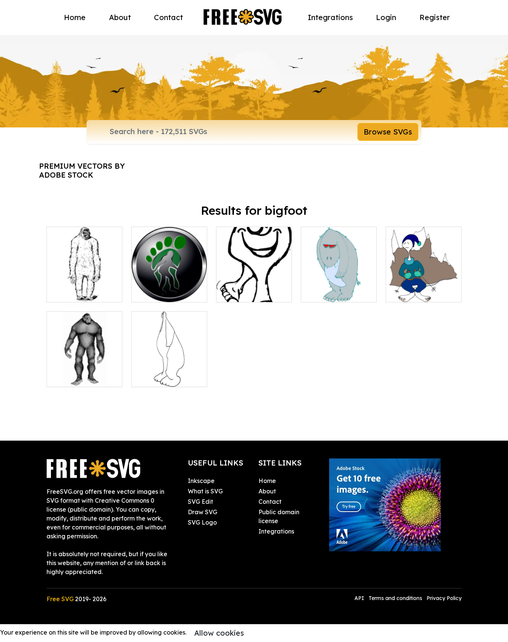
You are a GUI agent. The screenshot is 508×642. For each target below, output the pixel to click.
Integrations (330, 17)
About (120, 17)
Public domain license (278, 516)
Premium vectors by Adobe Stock (82, 170)
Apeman (67, 292)
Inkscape (201, 480)
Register (434, 17)
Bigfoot (65, 376)
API (360, 598)
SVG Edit (200, 501)
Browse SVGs (388, 131)
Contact (168, 17)
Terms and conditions (395, 598)
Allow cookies (219, 633)
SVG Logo (202, 522)
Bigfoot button (160, 292)
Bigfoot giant (158, 376)
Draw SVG (202, 512)
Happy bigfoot (245, 292)
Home (75, 17)
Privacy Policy (444, 598)
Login (386, 17)
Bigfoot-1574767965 (338, 292)
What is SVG (205, 491)
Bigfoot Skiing (414, 292)
